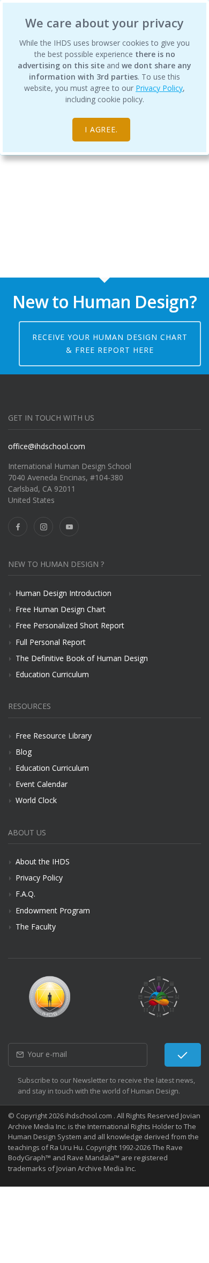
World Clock (36, 800)
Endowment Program (53, 910)
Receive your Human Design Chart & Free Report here (110, 343)
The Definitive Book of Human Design (82, 658)
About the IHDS (43, 861)
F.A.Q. (25, 894)
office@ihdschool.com (46, 446)
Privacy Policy (159, 88)
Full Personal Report (51, 642)
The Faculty (36, 926)
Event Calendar (42, 784)
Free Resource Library (54, 735)
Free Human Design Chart (61, 609)
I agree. (101, 129)
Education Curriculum (52, 674)
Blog (24, 752)
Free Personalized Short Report (70, 625)
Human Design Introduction (63, 593)
